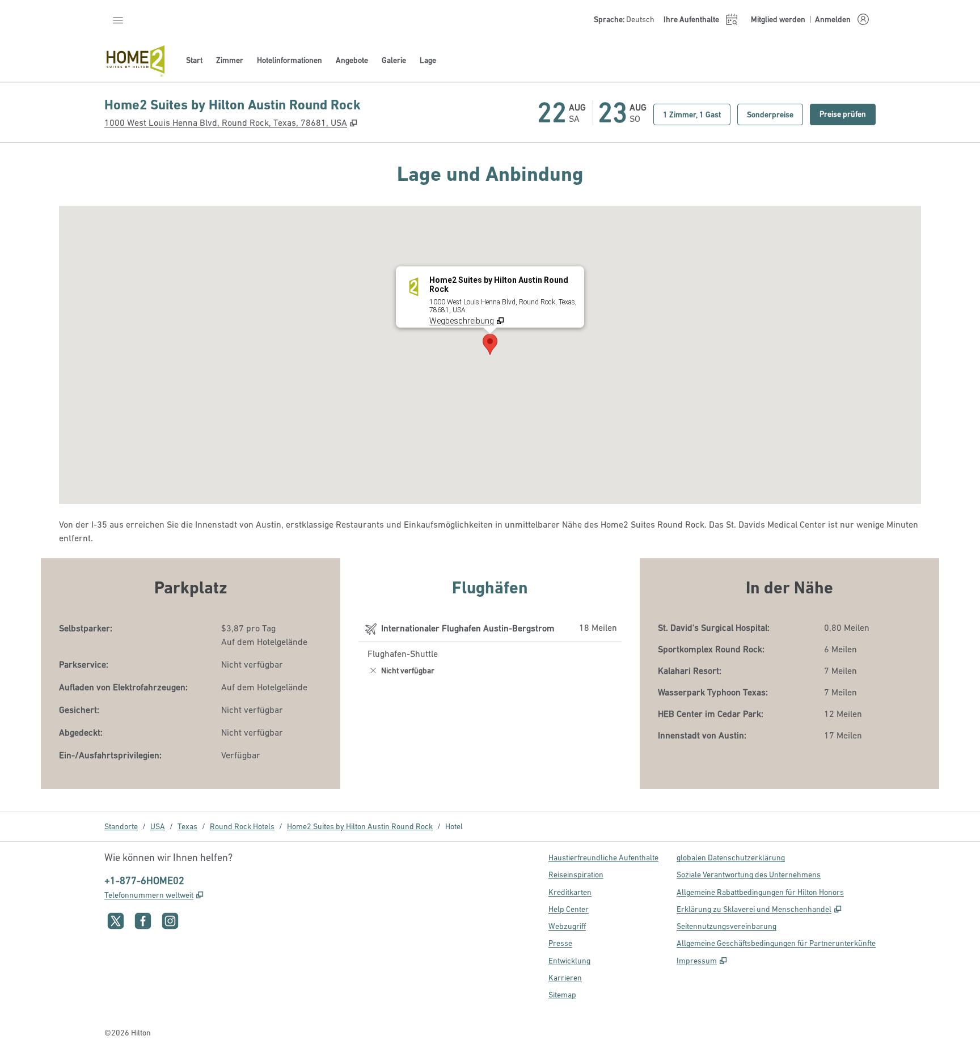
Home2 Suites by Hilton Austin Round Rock (360, 826)
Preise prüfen (848, 113)
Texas (187, 826)
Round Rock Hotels (242, 826)
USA (157, 826)
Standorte (121, 826)
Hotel (454, 826)
